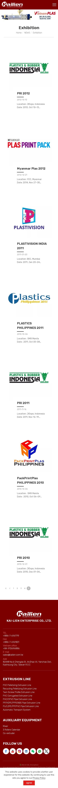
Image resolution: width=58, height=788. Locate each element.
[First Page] (6, 588)
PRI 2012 (23, 93)
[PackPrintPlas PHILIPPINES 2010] (29, 453)
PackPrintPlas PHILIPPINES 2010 (30, 480)
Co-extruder (9, 733)
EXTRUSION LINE (17, 679)
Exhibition (37, 32)
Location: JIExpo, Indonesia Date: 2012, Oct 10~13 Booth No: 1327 (31, 107)
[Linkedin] (26, 751)
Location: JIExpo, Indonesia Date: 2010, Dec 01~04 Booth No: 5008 (31, 571)
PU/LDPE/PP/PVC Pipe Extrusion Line (21, 706)
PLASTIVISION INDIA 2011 (32, 246)
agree (29, 782)
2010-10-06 (22, 334)
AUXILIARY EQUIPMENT (22, 720)
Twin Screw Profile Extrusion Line (19, 692)
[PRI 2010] (29, 533)
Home (19, 32)
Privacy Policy (39, 778)
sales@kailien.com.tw (13, 655)
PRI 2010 (23, 558)
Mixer (5, 726)
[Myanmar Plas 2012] (29, 143)
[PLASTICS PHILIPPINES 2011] (29, 298)
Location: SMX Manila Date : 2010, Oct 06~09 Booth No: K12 (28, 496)
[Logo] (12, 4)
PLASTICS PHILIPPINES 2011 (30, 326)
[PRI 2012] (29, 68)
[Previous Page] (10, 588)
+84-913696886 (11, 648)
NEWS (27, 32)
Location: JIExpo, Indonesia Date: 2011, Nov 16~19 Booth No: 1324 (31, 416)
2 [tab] (31, 17)
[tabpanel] (29, 14)
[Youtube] (13, 751)
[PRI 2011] (29, 378)
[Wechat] (33, 751)
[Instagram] (19, 751)
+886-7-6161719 (11, 635)
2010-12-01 (22, 564)
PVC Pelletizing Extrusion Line (17, 685)
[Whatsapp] (40, 751)
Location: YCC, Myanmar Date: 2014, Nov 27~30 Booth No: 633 (29, 182)
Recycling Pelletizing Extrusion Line (20, 688)
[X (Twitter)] (46, 751)
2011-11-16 (21, 409)
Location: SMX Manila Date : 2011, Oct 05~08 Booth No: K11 (28, 341)
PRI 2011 (23, 403)
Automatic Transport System (16, 709)
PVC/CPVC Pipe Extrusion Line (17, 699)
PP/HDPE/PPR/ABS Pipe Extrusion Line (21, 702)
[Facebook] (6, 751)
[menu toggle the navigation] (54, 4)
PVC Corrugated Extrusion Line (17, 695)
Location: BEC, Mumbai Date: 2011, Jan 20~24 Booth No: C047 (28, 262)
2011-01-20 (22, 254)
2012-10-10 (22, 100)
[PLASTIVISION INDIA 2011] (29, 218)
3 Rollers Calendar (11, 729)
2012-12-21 (22, 175)
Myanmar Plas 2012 (31, 168)
